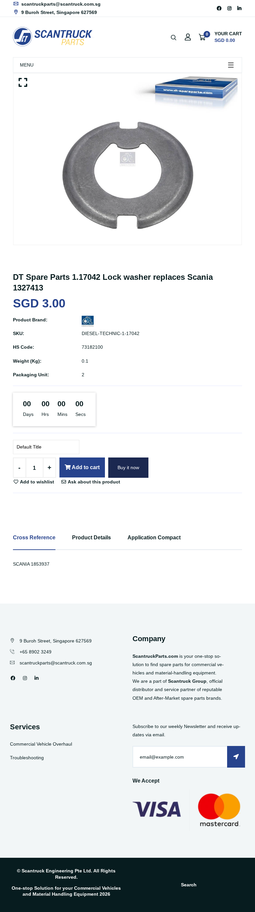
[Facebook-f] (219, 8)
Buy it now (128, 467)
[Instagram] (229, 8)
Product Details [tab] (91, 537)
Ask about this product (93, 481)
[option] (127, 159)
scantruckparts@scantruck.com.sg (60, 4)
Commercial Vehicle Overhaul (41, 744)
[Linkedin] (239, 8)
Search (189, 884)
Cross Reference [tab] (34, 537)
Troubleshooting (27, 757)
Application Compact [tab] (154, 537)
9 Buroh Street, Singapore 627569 (58, 12)
